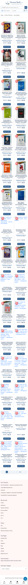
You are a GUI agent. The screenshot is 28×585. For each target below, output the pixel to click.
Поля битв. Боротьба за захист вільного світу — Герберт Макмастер (21, 343)
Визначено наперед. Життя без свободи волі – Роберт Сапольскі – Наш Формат (21, 121)
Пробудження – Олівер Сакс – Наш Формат (7, 93)
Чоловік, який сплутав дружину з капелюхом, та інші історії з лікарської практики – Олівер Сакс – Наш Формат (21, 261)
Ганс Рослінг (7, 178)
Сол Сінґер (7, 430)
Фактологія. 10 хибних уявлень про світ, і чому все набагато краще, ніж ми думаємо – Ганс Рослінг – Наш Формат (7, 176)
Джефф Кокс (21, 206)
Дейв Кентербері (7, 345)
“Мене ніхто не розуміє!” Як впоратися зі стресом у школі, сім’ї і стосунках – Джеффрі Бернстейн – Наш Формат (21, 370)
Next (20, 472)
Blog (2, 545)
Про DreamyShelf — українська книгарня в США (11, 485)
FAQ (2, 525)
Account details (4, 510)
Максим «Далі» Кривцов (21, 66)
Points (2, 513)
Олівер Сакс (7, 95)
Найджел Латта (21, 458)
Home (2, 15)
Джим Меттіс (7, 68)
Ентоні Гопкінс (21, 233)
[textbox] (13, 569)
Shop (2, 540)
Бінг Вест (7, 66)
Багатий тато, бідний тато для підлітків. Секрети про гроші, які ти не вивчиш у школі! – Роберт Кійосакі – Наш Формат (7, 36)
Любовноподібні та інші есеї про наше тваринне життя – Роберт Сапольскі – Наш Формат (21, 148)
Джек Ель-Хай (21, 38)
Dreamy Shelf (4, 538)
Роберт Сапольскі (21, 123)
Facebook (3, 490)
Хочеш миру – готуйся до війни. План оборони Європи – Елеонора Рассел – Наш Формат (7, 148)
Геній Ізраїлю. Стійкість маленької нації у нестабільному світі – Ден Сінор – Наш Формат (7, 425)
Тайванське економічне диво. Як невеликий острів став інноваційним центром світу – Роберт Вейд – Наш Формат (21, 176)
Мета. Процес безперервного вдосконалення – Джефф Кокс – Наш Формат (21, 203)
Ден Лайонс (21, 290)
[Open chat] (25, 579)
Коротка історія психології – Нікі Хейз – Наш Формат (21, 425)
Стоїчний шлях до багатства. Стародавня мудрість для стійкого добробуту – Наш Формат (7, 288)
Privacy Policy (4, 528)
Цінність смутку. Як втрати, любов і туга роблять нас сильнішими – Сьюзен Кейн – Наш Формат (7, 370)
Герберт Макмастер (21, 345)
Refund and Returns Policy (6, 530)
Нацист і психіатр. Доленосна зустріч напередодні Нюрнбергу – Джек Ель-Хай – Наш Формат (21, 36)
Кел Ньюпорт (7, 206)
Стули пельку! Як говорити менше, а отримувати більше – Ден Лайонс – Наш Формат (21, 288)
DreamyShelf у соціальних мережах (9, 495)
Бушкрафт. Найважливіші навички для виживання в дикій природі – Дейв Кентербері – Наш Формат (7, 343)
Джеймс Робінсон (7, 318)
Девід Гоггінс (7, 458)
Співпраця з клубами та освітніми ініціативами (11, 492)
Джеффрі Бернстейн (21, 373)
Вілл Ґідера (7, 400)
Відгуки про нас (4, 553)
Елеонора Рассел (7, 151)
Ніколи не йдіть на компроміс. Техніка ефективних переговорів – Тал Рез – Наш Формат (7, 231)
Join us (2, 515)
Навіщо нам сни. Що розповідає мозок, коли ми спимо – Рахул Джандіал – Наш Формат (21, 398)
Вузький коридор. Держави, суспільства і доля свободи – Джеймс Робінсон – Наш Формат (7, 315)
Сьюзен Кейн (7, 373)
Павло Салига (21, 318)
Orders (2, 502)
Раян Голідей (21, 96)
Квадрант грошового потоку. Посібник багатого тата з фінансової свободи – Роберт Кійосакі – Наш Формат (7, 261)
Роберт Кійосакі (7, 38)
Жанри (2, 548)
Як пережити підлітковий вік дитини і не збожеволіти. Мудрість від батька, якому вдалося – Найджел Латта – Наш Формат (21, 455)
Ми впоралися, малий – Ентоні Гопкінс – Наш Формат (21, 231)
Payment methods (5, 507)
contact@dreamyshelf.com (6, 487)
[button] (1, 3)
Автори (2, 551)
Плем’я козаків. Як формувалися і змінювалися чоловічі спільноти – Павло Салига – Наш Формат (21, 315)
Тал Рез (7, 236)
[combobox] (14, 568)
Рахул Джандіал (21, 400)
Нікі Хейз (21, 427)
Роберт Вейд (21, 178)
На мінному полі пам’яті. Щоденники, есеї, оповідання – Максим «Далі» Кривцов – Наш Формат (21, 63)
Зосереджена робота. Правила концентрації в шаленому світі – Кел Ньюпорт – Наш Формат (7, 203)
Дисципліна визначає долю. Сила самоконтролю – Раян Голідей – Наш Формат (21, 93)
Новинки (3, 543)
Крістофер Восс (7, 233)
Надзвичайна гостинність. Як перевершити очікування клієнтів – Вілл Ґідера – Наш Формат (7, 398)
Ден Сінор (7, 428)
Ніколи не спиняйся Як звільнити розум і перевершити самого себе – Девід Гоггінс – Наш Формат (7, 455)
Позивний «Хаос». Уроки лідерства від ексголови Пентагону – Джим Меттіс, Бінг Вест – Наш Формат (7, 63)
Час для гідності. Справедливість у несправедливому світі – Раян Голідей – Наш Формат (7, 121)
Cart (2, 518)
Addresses (3, 505)
